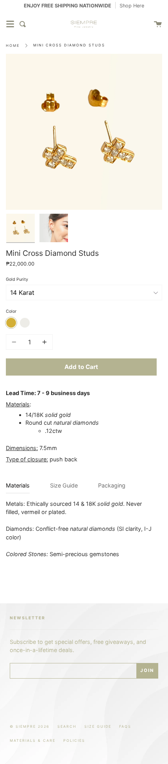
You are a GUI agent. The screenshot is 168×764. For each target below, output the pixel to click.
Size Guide (64, 485)
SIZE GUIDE (97, 726)
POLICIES (74, 740)
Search (67, 726)
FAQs (125, 726)
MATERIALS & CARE (32, 740)
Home (13, 45)
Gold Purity (17, 279)
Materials (18, 485)
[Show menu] (10, 24)
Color (11, 311)
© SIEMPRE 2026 (30, 726)
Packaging (111, 485)
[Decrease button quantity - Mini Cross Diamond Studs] (15, 342)
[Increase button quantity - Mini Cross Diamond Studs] (43, 342)
